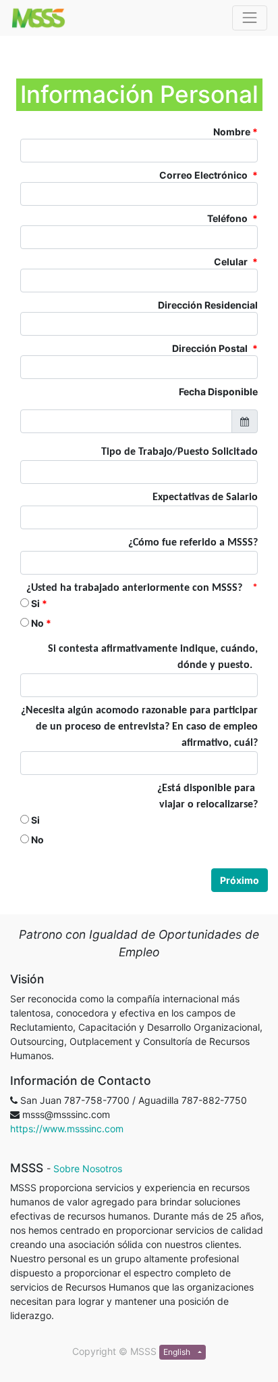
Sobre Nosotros (87, 1168)
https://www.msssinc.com (66, 1128)
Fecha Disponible (218, 391)
